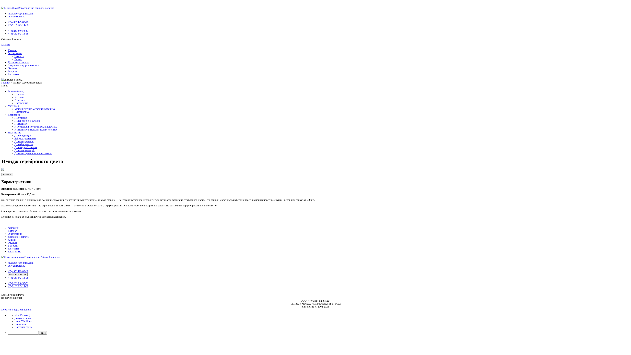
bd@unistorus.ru (16, 16)
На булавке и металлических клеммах (35, 126)
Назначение (14, 132)
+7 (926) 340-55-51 (18, 30)
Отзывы (12, 68)
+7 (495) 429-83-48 (18, 22)
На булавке (20, 117)
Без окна (19, 97)
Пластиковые (21, 111)
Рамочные (20, 100)
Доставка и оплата (18, 62)
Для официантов (23, 144)
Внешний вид (15, 91)
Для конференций (24, 150)
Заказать (7, 174)
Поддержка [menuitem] (20, 324)
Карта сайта (14, 251)
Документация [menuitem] (22, 318)
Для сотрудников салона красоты (33, 153)
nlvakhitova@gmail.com (20, 13)
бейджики (13, 227)
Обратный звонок (17, 274)
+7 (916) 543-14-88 (18, 25)
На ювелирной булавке (27, 120)
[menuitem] (319, 333)
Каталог (12, 50)
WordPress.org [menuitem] (22, 315)
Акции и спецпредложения (23, 65)
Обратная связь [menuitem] (23, 327)
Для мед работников (25, 147)
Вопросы (13, 71)
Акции (12, 239)
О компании (15, 53)
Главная (5, 82)
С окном (19, 94)
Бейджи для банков (25, 138)
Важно (18, 59)
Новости (19, 56)
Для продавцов (22, 135)
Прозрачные (21, 103)
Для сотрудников (24, 141)
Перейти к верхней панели (16, 309)
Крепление (14, 114)
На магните (20, 123)
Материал (13, 106)
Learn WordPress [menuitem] (23, 321)
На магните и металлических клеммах (35, 129)
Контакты (13, 74)
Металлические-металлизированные (34, 108)
